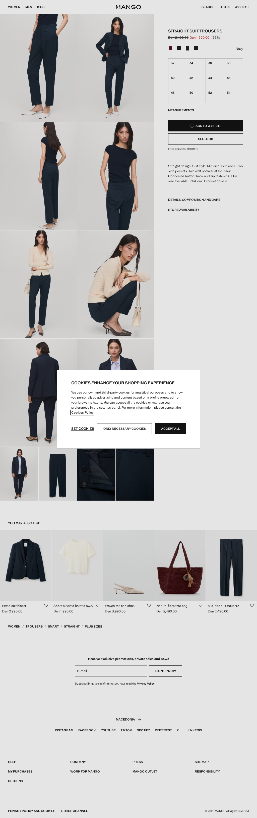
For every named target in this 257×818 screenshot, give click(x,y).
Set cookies (82, 428)
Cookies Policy (82, 412)
